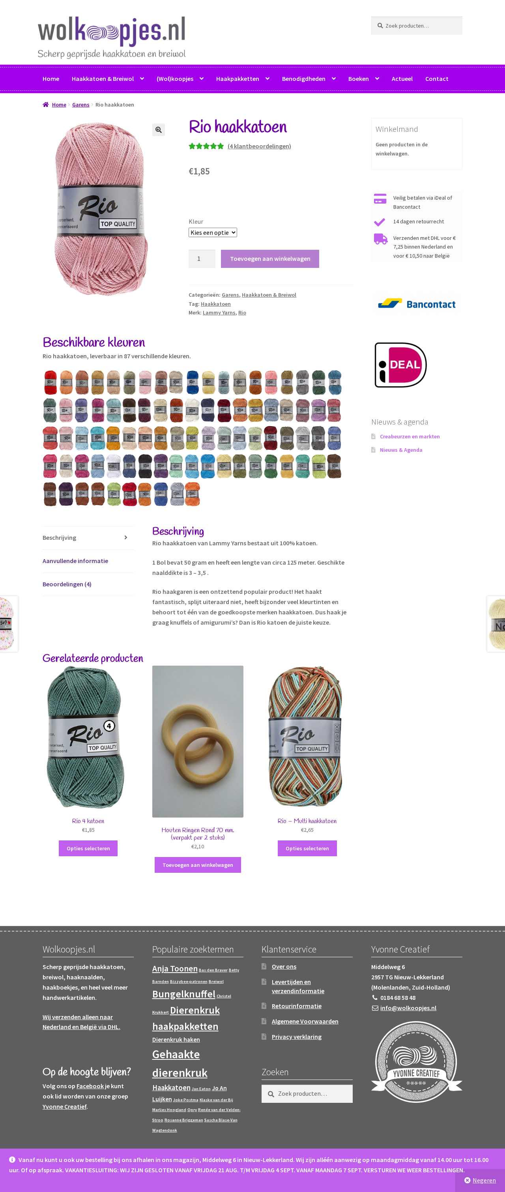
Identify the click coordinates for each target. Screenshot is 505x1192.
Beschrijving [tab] (59, 537)
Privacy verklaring (297, 1036)
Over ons (284, 966)
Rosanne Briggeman (184, 1120)
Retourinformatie (297, 1006)
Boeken (358, 78)
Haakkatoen (216, 303)
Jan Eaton (201, 1088)
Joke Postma (185, 1099)
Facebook (90, 1086)
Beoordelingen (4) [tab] (67, 584)
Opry (192, 1109)
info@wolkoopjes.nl (408, 1008)
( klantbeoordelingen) (259, 146)
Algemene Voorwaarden (305, 1021)
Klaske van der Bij (216, 1099)
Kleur (196, 221)
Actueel (402, 78)
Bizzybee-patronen (189, 981)
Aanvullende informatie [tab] (75, 561)
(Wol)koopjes (175, 78)
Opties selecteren (88, 848)
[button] (158, 130)
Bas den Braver (213, 970)
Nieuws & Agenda (401, 449)
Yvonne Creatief (64, 1106)
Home (51, 78)
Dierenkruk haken (176, 1039)
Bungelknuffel (183, 994)
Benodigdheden (303, 78)
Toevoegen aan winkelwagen (270, 258)
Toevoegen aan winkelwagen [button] (198, 864)
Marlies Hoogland (169, 1109)
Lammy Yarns (219, 312)
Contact (437, 78)
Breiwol (216, 981)
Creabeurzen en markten (410, 436)
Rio (242, 312)
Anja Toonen (175, 968)
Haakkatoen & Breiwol (103, 78)
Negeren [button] (484, 1180)
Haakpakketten (237, 78)
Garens (81, 104)
